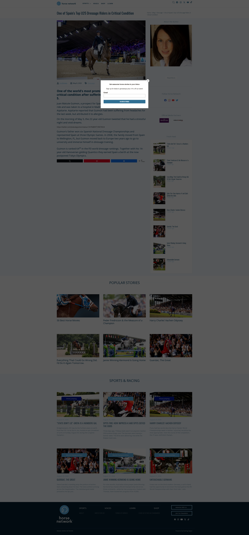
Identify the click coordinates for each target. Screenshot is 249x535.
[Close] (147, 80)
